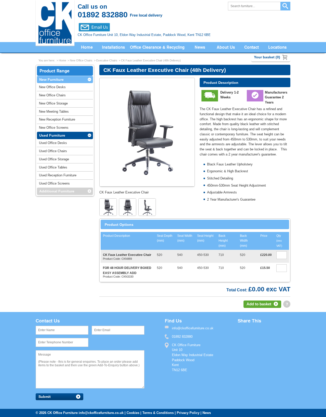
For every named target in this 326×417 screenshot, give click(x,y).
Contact (251, 47)
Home (87, 47)
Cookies (133, 413)
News (200, 47)
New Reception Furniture (57, 119)
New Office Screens (54, 127)
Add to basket (259, 304)
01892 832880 (182, 336)
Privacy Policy (188, 413)
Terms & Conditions (158, 413)
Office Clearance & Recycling (157, 47)
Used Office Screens (54, 183)
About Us (226, 47)
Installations (113, 47)
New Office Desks (52, 87)
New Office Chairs (81, 60)
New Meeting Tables (54, 111)
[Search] (285, 6)
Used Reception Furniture (57, 175)
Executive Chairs (106, 60)
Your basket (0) (267, 57)
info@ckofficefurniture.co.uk (101, 413)
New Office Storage (53, 103)
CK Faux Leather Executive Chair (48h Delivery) (151, 60)
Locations (277, 47)
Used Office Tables (53, 167)
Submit (44, 397)
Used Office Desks (53, 143)
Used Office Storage (54, 159)
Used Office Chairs (53, 151)
